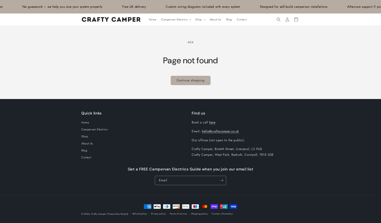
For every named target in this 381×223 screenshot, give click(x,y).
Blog (84, 150)
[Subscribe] (221, 180)
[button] (176, 19)
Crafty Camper (99, 213)
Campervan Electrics (94, 129)
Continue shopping (191, 80)
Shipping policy (199, 213)
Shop (84, 136)
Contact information (222, 213)
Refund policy (140, 213)
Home (85, 122)
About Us (87, 143)
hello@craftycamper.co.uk (220, 131)
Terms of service (178, 213)
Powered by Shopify (117, 213)
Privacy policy (158, 213)
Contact (86, 157)
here (212, 122)
